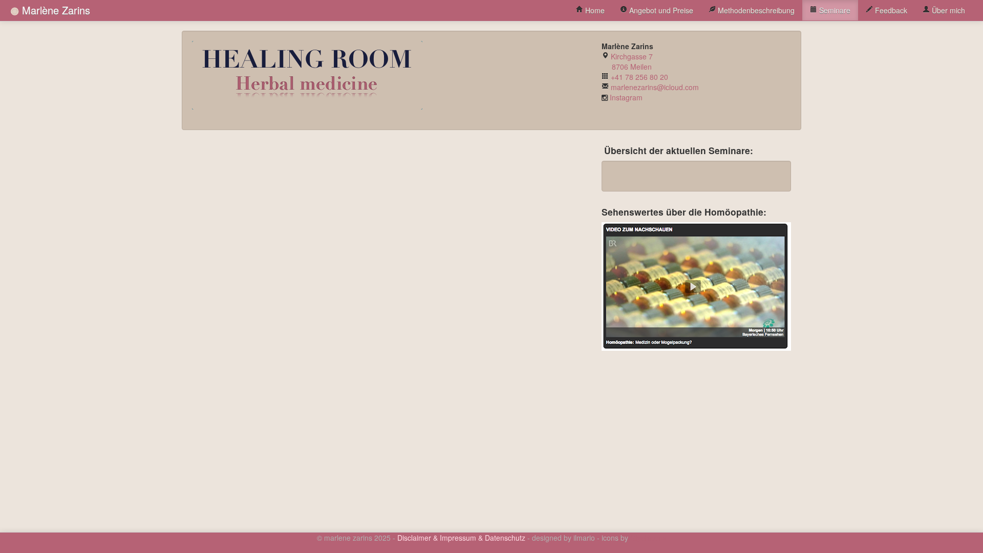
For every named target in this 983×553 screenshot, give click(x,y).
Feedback (890, 10)
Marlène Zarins (54, 10)
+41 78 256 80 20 (639, 77)
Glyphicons (648, 538)
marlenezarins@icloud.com (655, 87)
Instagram (626, 97)
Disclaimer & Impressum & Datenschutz (461, 538)
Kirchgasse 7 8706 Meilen (627, 61)
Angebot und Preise (660, 10)
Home (594, 10)
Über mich (947, 10)
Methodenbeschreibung (755, 10)
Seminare (833, 10)
